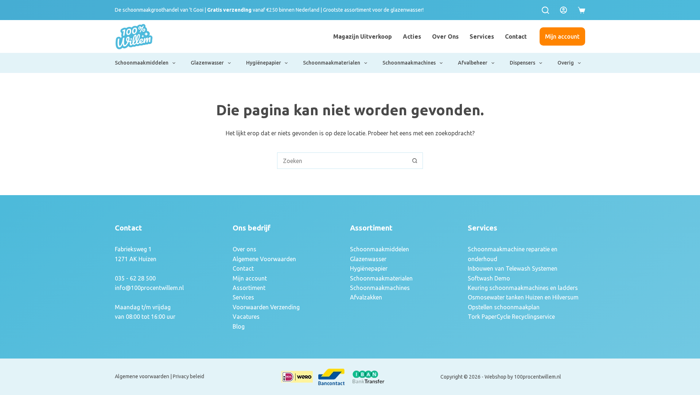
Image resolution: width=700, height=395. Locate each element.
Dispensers (522, 63)
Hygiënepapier (263, 63)
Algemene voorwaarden (142, 376)
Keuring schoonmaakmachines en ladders (523, 287)
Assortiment (249, 287)
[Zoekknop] (415, 161)
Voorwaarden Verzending (266, 307)
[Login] (563, 10)
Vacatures (246, 316)
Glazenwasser (207, 63)
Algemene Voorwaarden (264, 259)
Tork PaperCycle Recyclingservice (511, 316)
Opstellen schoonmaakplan (504, 307)
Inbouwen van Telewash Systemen (512, 268)
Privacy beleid (188, 376)
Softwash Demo (489, 278)
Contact (516, 36)
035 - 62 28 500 (135, 278)
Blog (239, 326)
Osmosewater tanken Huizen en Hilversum (523, 297)
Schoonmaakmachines (409, 63)
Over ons (445, 36)
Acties (412, 36)
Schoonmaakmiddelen (141, 63)
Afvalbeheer (472, 63)
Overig (565, 63)
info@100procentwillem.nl (149, 287)
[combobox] (342, 160)
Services (482, 36)
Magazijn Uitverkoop (362, 36)
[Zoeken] (545, 10)
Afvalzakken (366, 297)
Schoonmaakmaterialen (331, 63)
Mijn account (562, 36)
